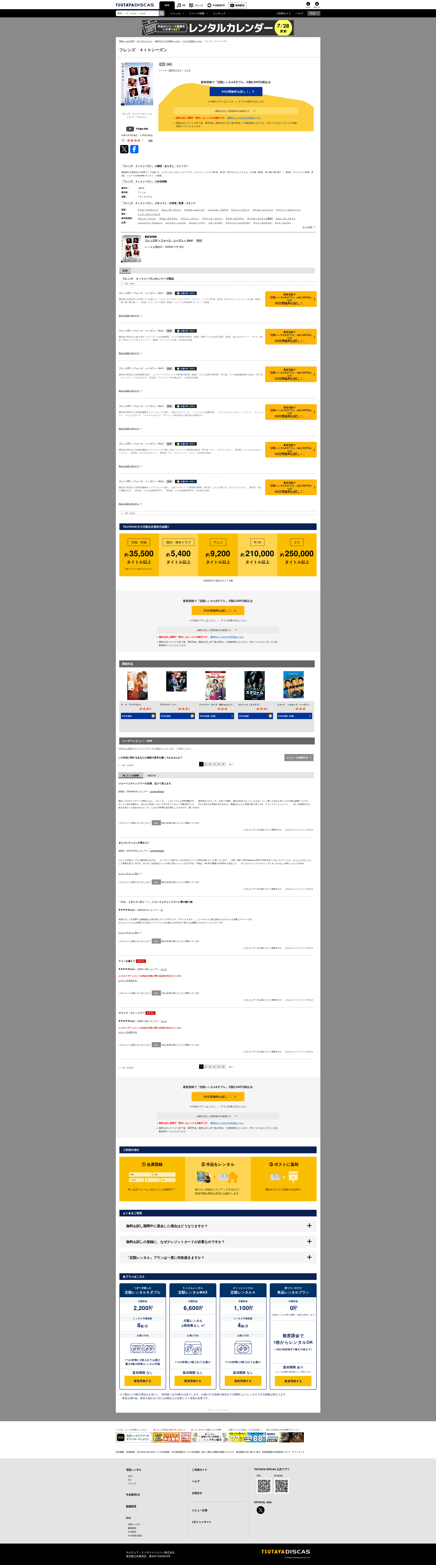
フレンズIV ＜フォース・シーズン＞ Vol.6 (169, 240)
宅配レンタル (134, 1524)
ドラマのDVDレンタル (192, 41)
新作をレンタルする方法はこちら (244, 117)
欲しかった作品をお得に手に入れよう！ (170, 1429)
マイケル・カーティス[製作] (260, 218)
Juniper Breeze (157, 791)
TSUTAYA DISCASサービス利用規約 (153, 1451)
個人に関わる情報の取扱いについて (218, 1451)
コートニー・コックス (175, 222)
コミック (198, 5)
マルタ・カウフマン (168, 218)
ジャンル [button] (175, 13)
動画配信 (240, 5)
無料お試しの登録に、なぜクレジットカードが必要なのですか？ (175, 1241)
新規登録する (142, 1381)
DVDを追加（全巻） (208, 716)
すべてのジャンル (144, 41)
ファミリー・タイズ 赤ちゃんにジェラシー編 (220, 704)
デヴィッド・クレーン (212, 218)
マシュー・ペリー (197, 222)
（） (150, 140)
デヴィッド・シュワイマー (238, 222)
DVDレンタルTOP (126, 41)
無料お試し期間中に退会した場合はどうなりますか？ (167, 1225)
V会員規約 (130, 1451)
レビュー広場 (199, 1510)
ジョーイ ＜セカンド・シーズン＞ (293, 704)
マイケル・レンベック (263, 209)
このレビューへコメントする (298, 829)
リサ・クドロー (215, 222)
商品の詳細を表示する (129, 315)
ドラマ (187, 70)
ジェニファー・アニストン (150, 222)
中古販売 (132, 1531)
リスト (308, 7)
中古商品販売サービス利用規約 (186, 1451)
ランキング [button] (219, 13)
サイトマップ (298, 1451)
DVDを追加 (126, 716)
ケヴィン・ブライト (240, 209)
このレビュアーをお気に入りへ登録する (261, 829)
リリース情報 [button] (196, 13)
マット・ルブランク (262, 222)
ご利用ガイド (283, 13)
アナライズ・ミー (168, 704)
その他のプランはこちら (220, 101)
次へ (231, 764)
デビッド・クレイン (147, 218)
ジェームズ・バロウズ (218, 209)
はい (156, 822)
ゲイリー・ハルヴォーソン (288, 209)
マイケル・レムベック (194, 209)
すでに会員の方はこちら (251, 101)
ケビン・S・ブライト (171, 209)
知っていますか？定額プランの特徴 (206, 1429)
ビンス (164, 969)
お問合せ (197, 1493)
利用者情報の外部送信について (276, 1451)
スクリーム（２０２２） (249, 704)
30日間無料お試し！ (236, 92)
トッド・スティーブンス (149, 214)
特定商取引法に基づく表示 (248, 1451)
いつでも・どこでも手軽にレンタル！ (132, 1429)
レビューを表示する (128, 980)
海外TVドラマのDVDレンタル (167, 41)
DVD (167, 5)
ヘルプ (299, 13)
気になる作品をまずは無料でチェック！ (283, 1429)
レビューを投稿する (298, 757)
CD (183, 5)
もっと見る (307, 227)
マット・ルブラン (283, 222)
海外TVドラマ (175, 70)
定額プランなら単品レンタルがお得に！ (245, 1429)
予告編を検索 (142, 128)
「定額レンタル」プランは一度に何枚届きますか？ (165, 1257)
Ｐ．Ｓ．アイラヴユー (131, 704)
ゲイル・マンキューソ (148, 209)
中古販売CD (219, 5)
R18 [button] (312, 13)
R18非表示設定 (135, 1535)
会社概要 (120, 1451)
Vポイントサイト (202, 1522)
